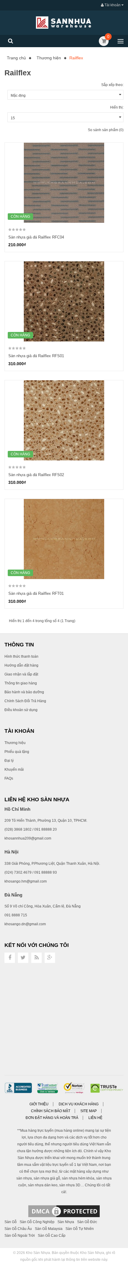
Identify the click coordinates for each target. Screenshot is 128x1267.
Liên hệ (95, 1118)
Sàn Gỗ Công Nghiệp (37, 1222)
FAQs (8, 778)
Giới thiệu (39, 1104)
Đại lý (9, 761)
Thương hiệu (15, 743)
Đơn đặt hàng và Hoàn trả (52, 1118)
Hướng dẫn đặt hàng (21, 665)
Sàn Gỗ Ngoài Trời (19, 1235)
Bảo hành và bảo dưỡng (24, 692)
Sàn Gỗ (10, 1222)
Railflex (76, 57)
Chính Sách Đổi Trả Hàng (25, 701)
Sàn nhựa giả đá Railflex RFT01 (36, 593)
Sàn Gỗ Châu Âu (18, 1229)
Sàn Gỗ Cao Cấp (51, 1235)
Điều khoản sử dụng (21, 710)
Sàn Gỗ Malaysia (49, 1229)
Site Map (88, 1111)
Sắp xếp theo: (112, 85)
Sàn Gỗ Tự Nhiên (79, 1229)
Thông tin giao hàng (20, 683)
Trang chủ (16, 57)
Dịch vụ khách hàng (79, 1104)
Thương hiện (49, 57)
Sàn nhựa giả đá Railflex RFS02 (36, 475)
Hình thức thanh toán (21, 656)
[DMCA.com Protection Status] (64, 1211)
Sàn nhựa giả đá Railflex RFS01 (36, 356)
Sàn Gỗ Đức (87, 1222)
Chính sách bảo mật (50, 1111)
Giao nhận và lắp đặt (21, 674)
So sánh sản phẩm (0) (106, 130)
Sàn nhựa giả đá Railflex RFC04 (36, 237)
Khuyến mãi (14, 769)
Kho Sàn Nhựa (38, 1253)
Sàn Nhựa (65, 1222)
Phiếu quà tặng (16, 752)
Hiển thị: (117, 107)
